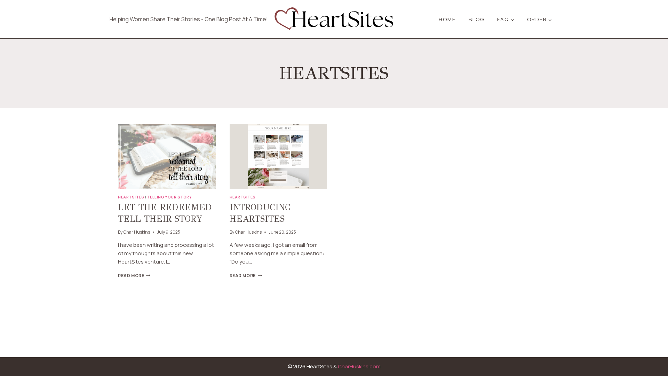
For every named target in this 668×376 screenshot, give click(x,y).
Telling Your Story (169, 197)
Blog (476, 19)
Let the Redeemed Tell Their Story (165, 213)
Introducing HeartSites (260, 213)
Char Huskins (137, 232)
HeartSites (131, 197)
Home (447, 19)
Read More (134, 276)
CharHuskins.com (359, 366)
